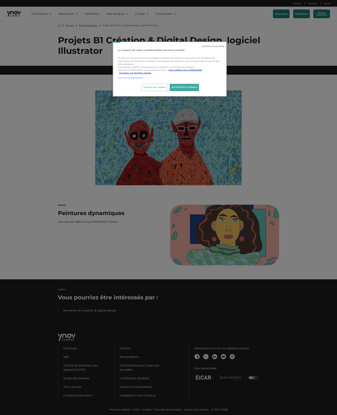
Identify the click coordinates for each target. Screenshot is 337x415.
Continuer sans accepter (212, 46)
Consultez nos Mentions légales (135, 73)
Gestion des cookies (155, 87)
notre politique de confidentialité (185, 70)
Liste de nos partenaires (130, 78)
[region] (170, 69)
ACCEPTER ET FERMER (184, 87)
